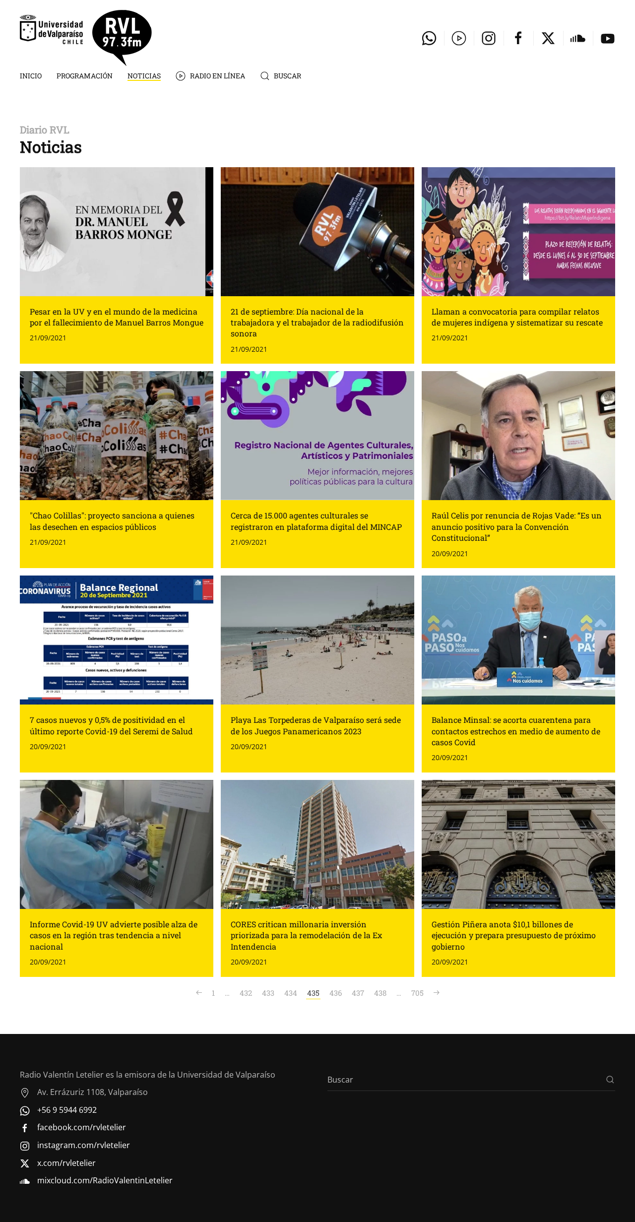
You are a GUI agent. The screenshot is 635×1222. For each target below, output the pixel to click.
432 (246, 993)
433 (268, 993)
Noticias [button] (144, 75)
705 (417, 993)
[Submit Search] (610, 1080)
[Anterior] (199, 993)
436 (335, 993)
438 (380, 993)
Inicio (31, 75)
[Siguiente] (437, 993)
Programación (85, 75)
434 (290, 993)
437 (358, 993)
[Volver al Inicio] (86, 38)
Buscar (287, 75)
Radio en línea (217, 75)
